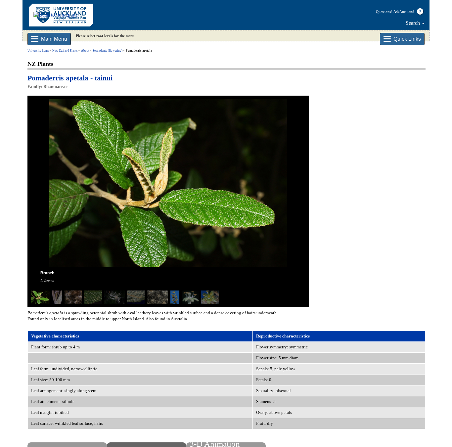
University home (38, 50)
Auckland (403, 12)
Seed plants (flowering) (107, 50)
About (85, 50)
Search (413, 23)
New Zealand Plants (65, 50)
